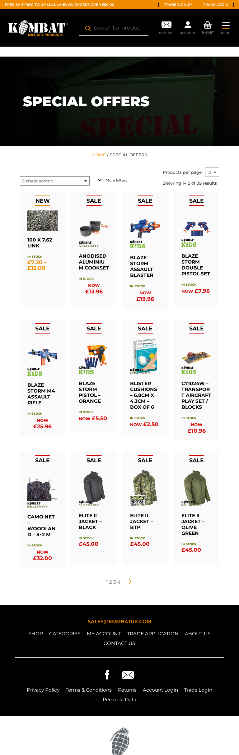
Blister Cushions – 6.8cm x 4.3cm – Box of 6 (143, 395)
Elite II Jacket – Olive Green (192, 524)
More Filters (116, 180)
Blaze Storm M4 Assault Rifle (41, 394)
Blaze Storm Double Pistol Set (195, 265)
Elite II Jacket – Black (90, 521)
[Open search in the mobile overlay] (114, 28)
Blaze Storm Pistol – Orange (90, 392)
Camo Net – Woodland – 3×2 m (41, 525)
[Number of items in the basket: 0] (208, 24)
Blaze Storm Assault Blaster (141, 266)
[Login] (188, 26)
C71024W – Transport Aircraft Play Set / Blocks (196, 395)
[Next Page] (130, 581)
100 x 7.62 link (39, 243)
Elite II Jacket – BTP (141, 521)
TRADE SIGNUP (178, 4)
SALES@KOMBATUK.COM (119, 621)
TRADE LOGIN (215, 4)
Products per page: (183, 172)
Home (99, 154)
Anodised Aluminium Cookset (94, 262)
